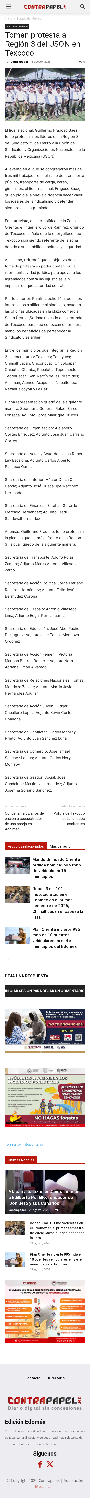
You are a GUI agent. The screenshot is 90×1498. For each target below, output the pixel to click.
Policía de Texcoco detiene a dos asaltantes (69, 818)
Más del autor (61, 846)
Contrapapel (19, 61)
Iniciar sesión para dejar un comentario (45, 991)
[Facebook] (40, 1464)
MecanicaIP (45, 1486)
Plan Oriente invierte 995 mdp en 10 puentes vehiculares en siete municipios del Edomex (56, 1259)
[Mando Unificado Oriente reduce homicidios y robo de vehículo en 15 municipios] (17, 865)
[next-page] (16, 959)
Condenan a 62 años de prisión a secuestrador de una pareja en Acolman (24, 821)
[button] (8, 6)
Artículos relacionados (26, 846)
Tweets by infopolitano (24, 1144)
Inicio (8, 18)
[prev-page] (8, 959)
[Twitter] (50, 1464)
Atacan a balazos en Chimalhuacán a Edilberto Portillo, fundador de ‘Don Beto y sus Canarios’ (44, 1197)
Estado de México (29, 18)
